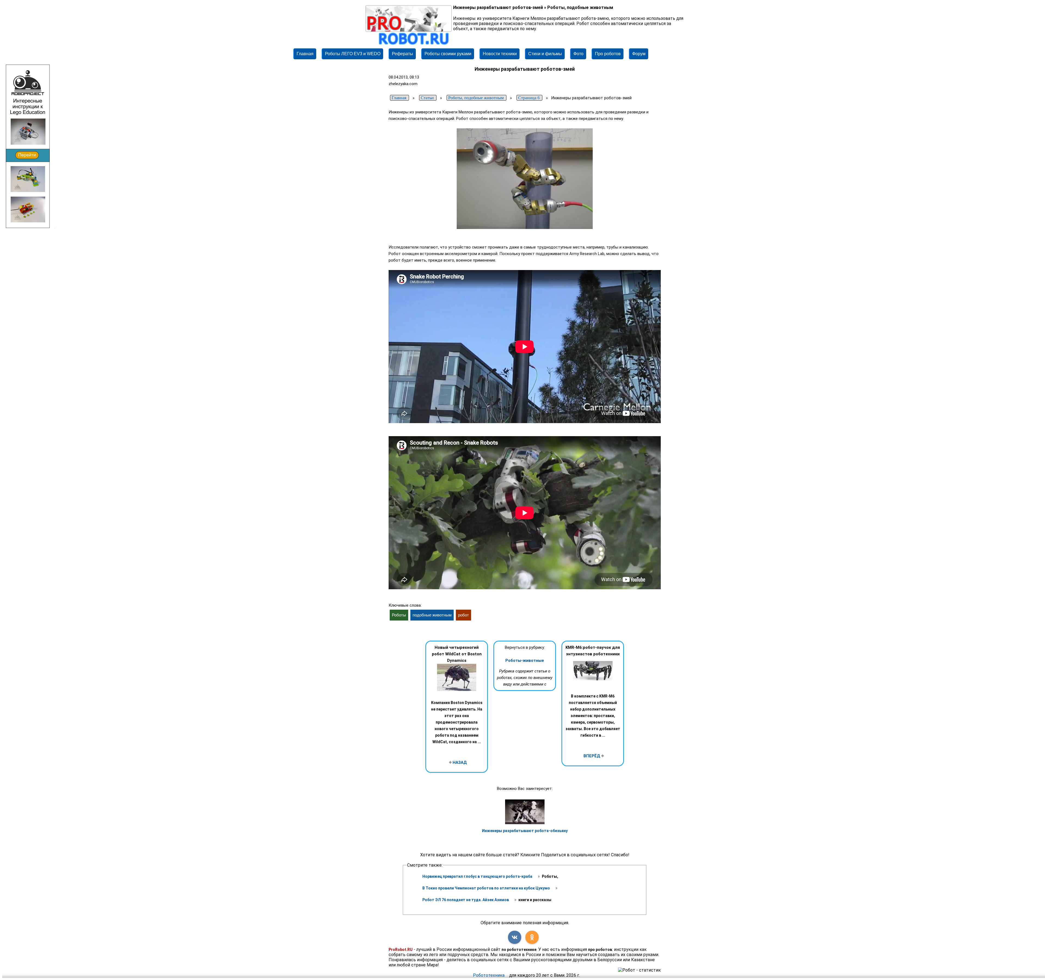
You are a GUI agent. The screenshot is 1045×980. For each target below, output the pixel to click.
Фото (578, 53)
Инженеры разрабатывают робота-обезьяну (525, 831)
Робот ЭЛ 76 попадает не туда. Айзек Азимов (466, 900)
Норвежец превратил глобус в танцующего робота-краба (477, 876)
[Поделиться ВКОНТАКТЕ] (514, 937)
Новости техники (500, 53)
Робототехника (489, 975)
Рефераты (402, 53)
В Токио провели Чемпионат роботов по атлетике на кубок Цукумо (486, 888)
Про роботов (608, 53)
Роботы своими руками (448, 53)
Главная (305, 53)
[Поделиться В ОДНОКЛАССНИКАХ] (532, 937)
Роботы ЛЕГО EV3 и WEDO (352, 53)
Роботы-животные (524, 660)
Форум (639, 53)
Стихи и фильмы (545, 53)
